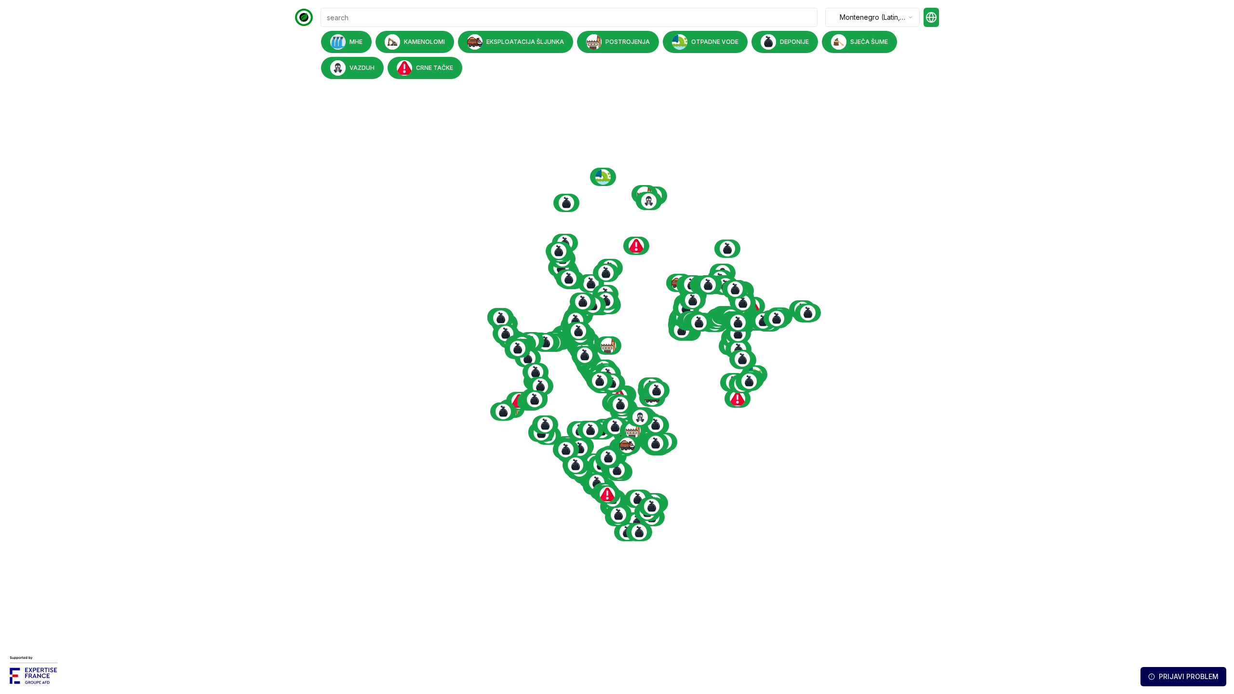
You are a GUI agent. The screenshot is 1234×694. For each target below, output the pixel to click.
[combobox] (872, 17)
